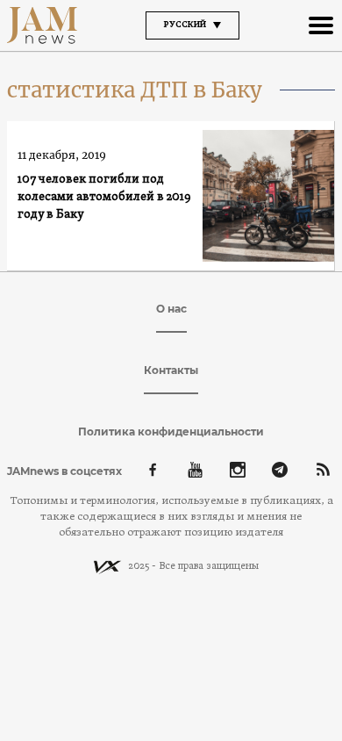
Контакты (171, 370)
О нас (171, 308)
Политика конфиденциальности (171, 431)
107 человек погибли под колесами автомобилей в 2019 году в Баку (104, 197)
